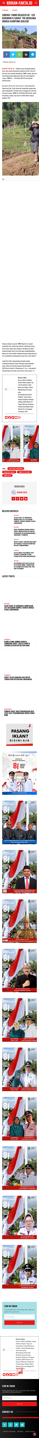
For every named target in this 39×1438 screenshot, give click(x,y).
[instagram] (19, 418)
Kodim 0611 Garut (9, 472)
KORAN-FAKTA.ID (8, 68)
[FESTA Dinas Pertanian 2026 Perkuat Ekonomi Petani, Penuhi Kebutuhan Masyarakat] (7, 553)
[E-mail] (6, 418)
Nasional (8, 709)
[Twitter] (13, 418)
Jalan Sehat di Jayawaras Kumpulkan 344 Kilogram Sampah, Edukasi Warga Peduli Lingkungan (25, 520)
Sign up (19, 1322)
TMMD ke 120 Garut (24, 472)
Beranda (5, 10)
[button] (36, 3)
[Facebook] (10, 418)
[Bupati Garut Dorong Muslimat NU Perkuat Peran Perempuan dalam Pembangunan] (7, 542)
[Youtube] (16, 418)
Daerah (7, 639)
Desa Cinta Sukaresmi (16, 468)
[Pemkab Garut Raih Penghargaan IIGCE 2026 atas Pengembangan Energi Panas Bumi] (19, 695)
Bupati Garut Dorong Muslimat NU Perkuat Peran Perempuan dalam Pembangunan (25, 544)
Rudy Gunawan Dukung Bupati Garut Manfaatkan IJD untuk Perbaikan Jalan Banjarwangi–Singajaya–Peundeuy (25, 532)
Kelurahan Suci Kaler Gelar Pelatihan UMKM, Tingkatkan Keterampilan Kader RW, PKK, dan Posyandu (24, 566)
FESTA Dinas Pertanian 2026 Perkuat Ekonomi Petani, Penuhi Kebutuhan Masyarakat (25, 554)
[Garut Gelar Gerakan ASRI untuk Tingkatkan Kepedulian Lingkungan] (19, 661)
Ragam (14, 10)
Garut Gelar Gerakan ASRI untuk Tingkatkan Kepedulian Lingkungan (18, 678)
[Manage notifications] (34, 1434)
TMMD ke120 (7, 475)
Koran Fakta (22, 492)
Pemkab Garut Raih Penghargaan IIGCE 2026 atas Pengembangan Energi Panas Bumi (19, 713)
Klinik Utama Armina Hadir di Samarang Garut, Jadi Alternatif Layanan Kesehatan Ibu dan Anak (17, 643)
